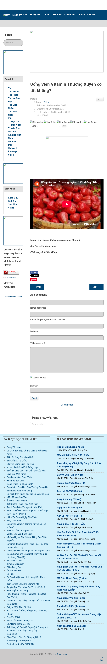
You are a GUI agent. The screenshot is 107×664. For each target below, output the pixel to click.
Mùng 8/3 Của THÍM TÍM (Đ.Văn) (73, 455)
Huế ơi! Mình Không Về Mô (70, 447)
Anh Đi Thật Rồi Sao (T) (69, 515)
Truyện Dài (13, 121)
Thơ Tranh (13, 91)
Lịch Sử (12, 201)
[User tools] (100, 99)
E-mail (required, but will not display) (47, 319)
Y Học (11, 207)
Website (34, 331)
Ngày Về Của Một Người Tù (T (72, 507)
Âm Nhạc (12, 151)
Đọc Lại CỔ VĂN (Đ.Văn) (69, 491)
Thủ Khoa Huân (60, 654)
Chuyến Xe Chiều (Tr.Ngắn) (71, 606)
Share (34, 272)
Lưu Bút (12, 131)
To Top (102, 658)
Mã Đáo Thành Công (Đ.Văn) (72, 578)
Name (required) (38, 308)
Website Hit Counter (13, 297)
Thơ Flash (13, 95)
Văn (10, 118)
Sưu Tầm (12, 204)
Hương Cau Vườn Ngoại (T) (71, 483)
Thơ (10, 88)
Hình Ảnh (12, 148)
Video (11, 155)
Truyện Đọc (14, 128)
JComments (67, 404)
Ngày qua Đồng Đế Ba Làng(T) (72, 626)
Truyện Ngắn (14, 125)
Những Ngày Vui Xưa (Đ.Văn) (71, 598)
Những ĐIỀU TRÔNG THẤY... (71, 524)
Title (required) (37, 343)
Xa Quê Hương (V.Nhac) (69, 499)
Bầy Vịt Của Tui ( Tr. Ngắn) (70, 475)
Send (34, 398)
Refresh (34, 386)
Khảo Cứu (13, 197)
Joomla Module (11, 277)
